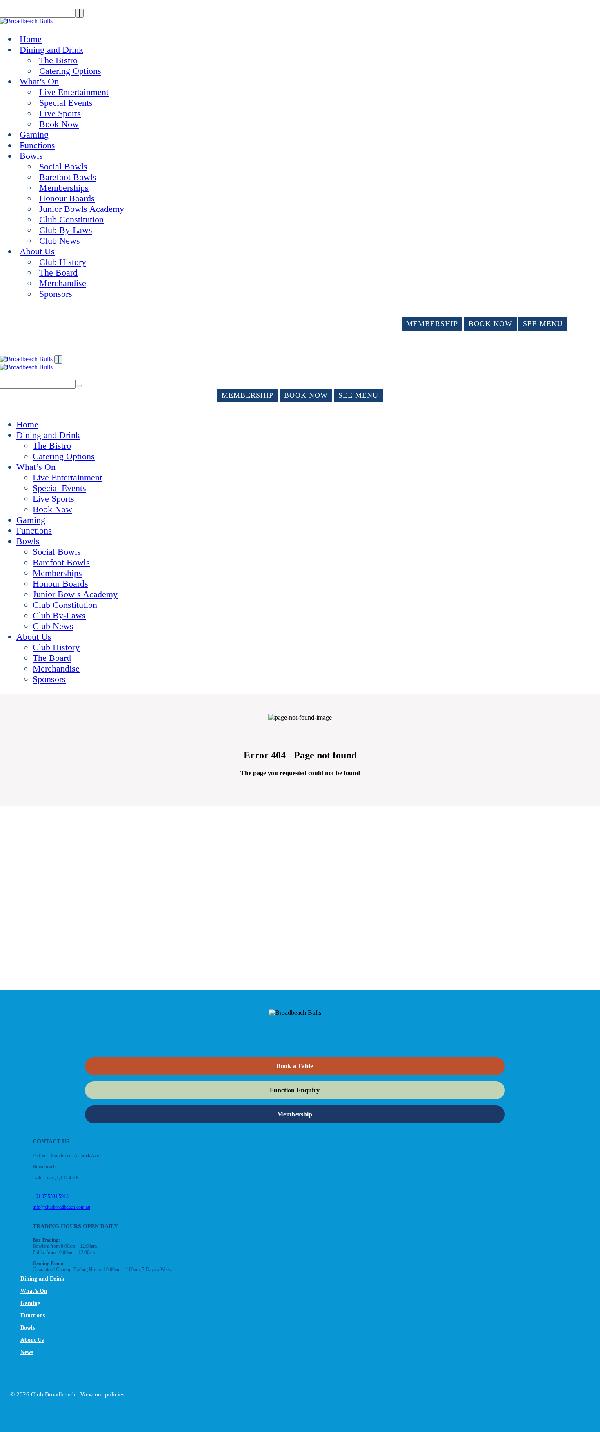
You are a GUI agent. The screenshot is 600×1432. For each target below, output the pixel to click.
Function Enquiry (295, 1090)
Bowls (31, 156)
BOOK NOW (490, 324)
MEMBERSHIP (432, 324)
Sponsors (55, 294)
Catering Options (70, 71)
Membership (294, 1114)
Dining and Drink (51, 49)
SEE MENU (543, 324)
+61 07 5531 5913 (51, 1196)
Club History (62, 262)
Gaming (34, 134)
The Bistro (58, 60)
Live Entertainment (74, 92)
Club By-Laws (65, 230)
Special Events (66, 103)
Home (31, 39)
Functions (37, 145)
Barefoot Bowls (67, 177)
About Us (37, 251)
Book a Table (294, 1066)
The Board (58, 272)
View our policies (102, 1394)
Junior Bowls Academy (81, 209)
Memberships (64, 187)
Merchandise (62, 283)
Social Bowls (63, 166)
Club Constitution (71, 219)
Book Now (59, 124)
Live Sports (60, 113)
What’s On (39, 81)
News (26, 1352)
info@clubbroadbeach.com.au (61, 1207)
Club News (59, 241)
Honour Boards (67, 198)
